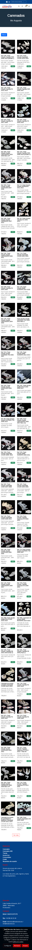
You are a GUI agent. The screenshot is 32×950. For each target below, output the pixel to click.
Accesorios (6, 855)
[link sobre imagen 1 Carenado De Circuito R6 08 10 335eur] (8, 47)
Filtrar (4, 35)
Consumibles (7, 857)
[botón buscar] (18, 6)
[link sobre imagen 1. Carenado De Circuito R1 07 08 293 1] (8, 111)
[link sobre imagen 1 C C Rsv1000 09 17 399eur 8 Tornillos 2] (24, 376)
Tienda (5, 853)
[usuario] (22, 6)
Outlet (5, 859)
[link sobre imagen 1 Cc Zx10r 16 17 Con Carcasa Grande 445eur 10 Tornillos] (24, 47)
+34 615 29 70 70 (12, 914)
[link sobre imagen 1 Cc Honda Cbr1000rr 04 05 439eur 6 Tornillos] (8, 310)
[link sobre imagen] (8, 443)
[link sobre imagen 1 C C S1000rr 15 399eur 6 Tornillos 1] (24, 278)
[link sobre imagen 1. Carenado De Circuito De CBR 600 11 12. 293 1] (24, 176)
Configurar (7, 946)
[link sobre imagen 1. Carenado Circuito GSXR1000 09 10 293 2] (8, 376)
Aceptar (25, 946)
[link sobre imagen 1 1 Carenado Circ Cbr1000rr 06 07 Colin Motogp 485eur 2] (24, 410)
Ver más (16, 835)
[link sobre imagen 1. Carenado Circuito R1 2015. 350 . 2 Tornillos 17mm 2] (8, 79)
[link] (7, 6)
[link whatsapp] (9, 2)
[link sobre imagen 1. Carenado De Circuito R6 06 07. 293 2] (24, 79)
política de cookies (18, 942)
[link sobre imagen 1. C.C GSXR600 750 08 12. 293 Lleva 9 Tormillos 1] (8, 410)
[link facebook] (7, 2)
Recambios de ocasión (10, 861)
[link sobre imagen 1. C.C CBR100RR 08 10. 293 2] (8, 244)
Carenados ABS (8, 851)
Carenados (6, 849)
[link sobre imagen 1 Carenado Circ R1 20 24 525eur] (24, 111)
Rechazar (17, 946)
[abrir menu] (29, 6)
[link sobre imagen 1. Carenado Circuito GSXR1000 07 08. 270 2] (8, 176)
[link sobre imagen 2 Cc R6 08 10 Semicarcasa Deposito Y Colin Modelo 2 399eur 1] (24, 143)
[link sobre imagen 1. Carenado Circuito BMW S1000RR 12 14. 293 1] (24, 343)
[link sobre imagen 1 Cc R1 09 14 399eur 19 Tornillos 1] (24, 209)
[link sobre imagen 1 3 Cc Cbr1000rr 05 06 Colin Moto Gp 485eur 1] (8, 143)
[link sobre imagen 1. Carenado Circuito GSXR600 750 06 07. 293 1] (8, 343)
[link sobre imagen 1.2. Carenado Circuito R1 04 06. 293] (8, 278)
